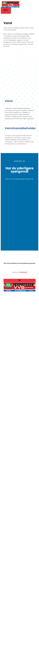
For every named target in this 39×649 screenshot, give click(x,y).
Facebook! (23, 272)
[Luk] (19, 280)
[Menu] (6, 10)
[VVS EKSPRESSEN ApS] (11, 7)
